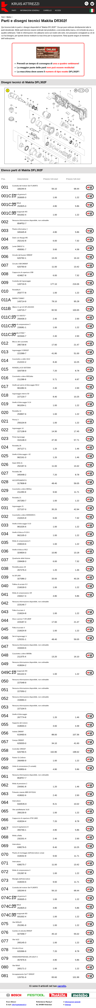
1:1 (81, 90)
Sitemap (68, 1005)
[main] (48, 502)
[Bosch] (15, 996)
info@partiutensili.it (19, 1005)
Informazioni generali (72, 1002)
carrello (61, 986)
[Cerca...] (86, 3)
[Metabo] (81, 996)
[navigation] (45, 10)
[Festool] (37, 996)
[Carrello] (92, 3)
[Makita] (59, 996)
